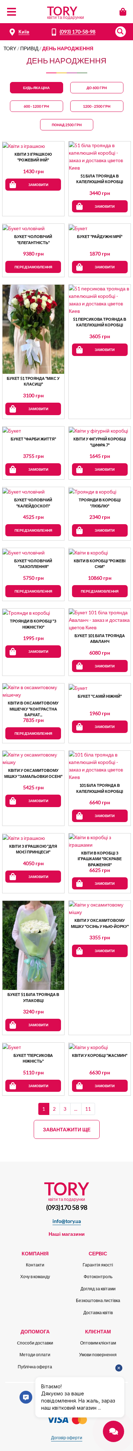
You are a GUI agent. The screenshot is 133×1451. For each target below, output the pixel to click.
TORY (10, 48)
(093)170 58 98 (66, 1207)
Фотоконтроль (98, 1276)
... (75, 1109)
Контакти (35, 1264)
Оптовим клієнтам (98, 1343)
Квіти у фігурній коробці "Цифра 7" (99, 442)
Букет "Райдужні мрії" (99, 236)
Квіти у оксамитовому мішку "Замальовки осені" (33, 773)
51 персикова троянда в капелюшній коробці (99, 322)
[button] (120, 31)
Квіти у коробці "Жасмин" (99, 1055)
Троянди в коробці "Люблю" (100, 502)
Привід (29, 48)
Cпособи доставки (35, 1343)
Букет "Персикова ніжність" (33, 1058)
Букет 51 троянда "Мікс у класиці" (33, 381)
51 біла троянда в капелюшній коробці (99, 179)
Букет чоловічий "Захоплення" (33, 563)
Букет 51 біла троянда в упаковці (33, 997)
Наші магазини (67, 1234)
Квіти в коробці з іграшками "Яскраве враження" (100, 858)
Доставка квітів (98, 1312)
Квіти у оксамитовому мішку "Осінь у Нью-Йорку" (100, 923)
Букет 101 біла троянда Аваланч (99, 638)
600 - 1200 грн (36, 106)
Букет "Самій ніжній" (100, 696)
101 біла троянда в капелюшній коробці (99, 788)
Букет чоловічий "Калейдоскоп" (33, 502)
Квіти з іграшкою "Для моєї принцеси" (33, 849)
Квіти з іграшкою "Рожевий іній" (33, 157)
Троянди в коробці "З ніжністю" (33, 624)
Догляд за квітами (98, 1288)
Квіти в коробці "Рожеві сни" (100, 563)
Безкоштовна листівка (98, 1300)
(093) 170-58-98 (77, 32)
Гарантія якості (98, 1264)
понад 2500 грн (67, 125)
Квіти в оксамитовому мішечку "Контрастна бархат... (33, 708)
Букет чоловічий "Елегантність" (33, 239)
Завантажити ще (66, 1129)
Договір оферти (66, 1437)
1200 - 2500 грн (96, 106)
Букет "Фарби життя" (33, 439)
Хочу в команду (35, 1276)
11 (88, 1109)
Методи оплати (35, 1354)
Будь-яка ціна (36, 88)
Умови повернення (98, 1354)
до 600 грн (97, 88)
